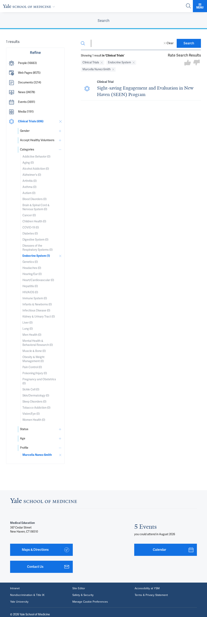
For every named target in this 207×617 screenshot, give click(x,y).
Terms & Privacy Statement (151, 595)
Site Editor (78, 588)
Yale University (19, 601)
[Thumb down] (196, 63)
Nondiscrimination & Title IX (27, 595)
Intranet (15, 588)
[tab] (103, 20)
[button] (35, 63)
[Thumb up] (187, 63)
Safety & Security (83, 595)
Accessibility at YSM (147, 588)
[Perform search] (188, 6)
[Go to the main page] (30, 6)
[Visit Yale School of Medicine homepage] (43, 502)
